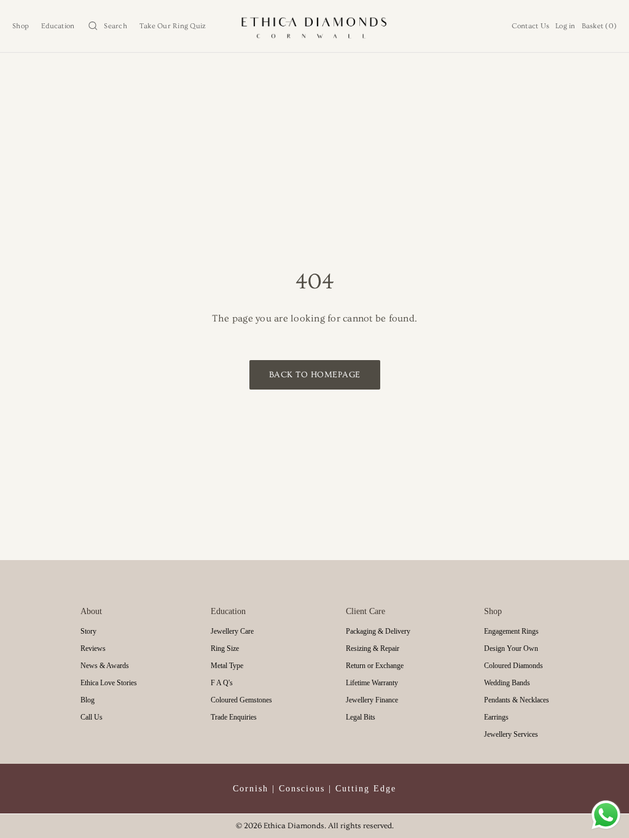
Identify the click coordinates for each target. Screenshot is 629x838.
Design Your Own (511, 648)
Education (57, 26)
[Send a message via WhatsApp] (606, 815)
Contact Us (531, 26)
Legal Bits (360, 717)
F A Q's (222, 682)
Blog (87, 700)
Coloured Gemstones (241, 700)
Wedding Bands (507, 682)
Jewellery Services (511, 734)
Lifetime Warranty (372, 682)
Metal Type (227, 665)
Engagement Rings (511, 631)
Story (88, 631)
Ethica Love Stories (108, 682)
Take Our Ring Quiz (172, 26)
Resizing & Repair (372, 648)
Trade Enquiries (234, 717)
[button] (107, 26)
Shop (20, 26)
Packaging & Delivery (378, 631)
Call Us (91, 717)
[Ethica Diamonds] (315, 26)
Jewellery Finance (372, 700)
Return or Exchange (375, 665)
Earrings (496, 717)
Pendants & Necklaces (516, 700)
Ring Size (225, 648)
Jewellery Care (232, 631)
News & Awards (104, 665)
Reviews (93, 648)
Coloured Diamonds (513, 665)
